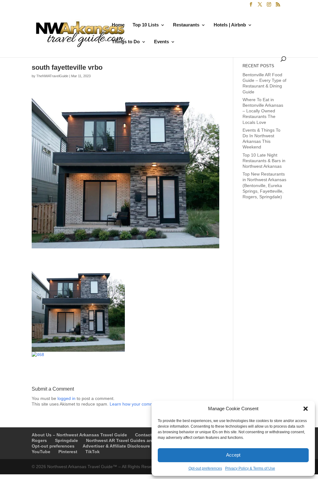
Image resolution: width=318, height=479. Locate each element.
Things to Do (126, 42)
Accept (233, 455)
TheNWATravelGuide (52, 76)
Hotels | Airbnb (230, 25)
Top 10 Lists (146, 25)
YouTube (41, 451)
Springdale (66, 440)
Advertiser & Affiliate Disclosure (116, 446)
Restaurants (186, 25)
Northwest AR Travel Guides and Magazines (132, 440)
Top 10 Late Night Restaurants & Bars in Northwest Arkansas (264, 161)
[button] (305, 409)
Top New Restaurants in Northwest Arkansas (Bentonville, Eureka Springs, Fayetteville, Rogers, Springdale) (264, 185)
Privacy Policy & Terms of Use (250, 468)
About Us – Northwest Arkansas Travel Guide (79, 434)
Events (161, 42)
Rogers (39, 440)
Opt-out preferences (205, 468)
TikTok (92, 451)
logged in (66, 398)
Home (118, 25)
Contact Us (147, 434)
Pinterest (67, 451)
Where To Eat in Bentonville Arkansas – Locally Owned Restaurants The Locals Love (263, 111)
